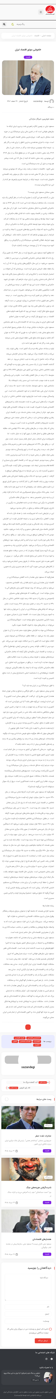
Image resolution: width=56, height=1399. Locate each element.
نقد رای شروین (24, 1087)
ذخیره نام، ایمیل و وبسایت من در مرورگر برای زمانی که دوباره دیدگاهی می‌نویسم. (28, 1331)
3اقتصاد (37, 1045)
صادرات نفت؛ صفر (43, 1136)
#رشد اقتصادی (19, 1038)
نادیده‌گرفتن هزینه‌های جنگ (38, 1188)
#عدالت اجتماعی (25, 1041)
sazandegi (37, 101)
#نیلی (15, 1041)
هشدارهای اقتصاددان (41, 1239)
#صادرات (37, 1041)
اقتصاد (36, 35)
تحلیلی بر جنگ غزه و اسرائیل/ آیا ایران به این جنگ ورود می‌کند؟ (22, 1374)
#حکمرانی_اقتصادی (34, 1038)
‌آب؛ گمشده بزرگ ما (30, 1082)
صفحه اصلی (46, 35)
